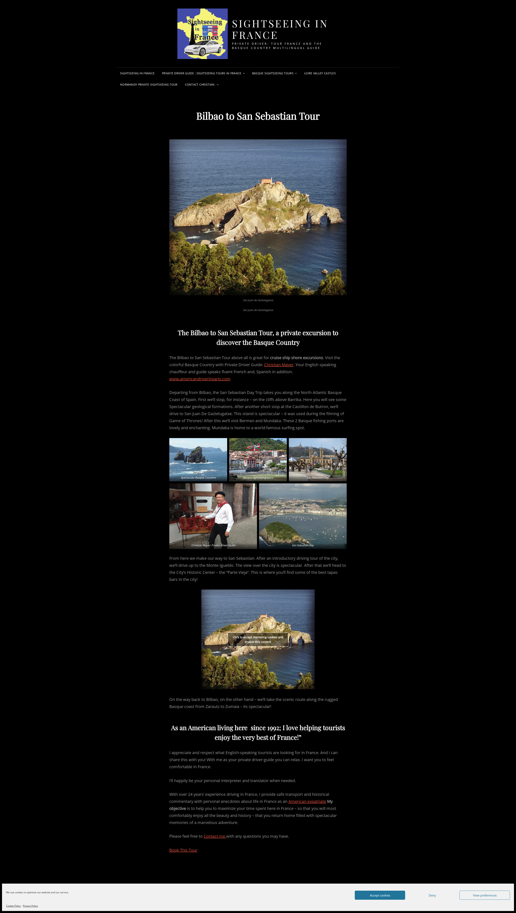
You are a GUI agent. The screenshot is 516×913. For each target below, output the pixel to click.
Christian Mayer (278, 364)
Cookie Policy (13, 906)
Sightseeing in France (280, 29)
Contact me (215, 836)
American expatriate (307, 801)
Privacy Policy (30, 906)
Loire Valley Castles (320, 73)
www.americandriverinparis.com (199, 378)
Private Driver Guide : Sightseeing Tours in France (201, 73)
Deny (432, 895)
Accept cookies (380, 895)
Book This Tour (183, 850)
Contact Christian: (200, 84)
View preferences (485, 895)
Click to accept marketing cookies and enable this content (258, 639)
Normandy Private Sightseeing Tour (149, 84)
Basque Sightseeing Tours (272, 73)
